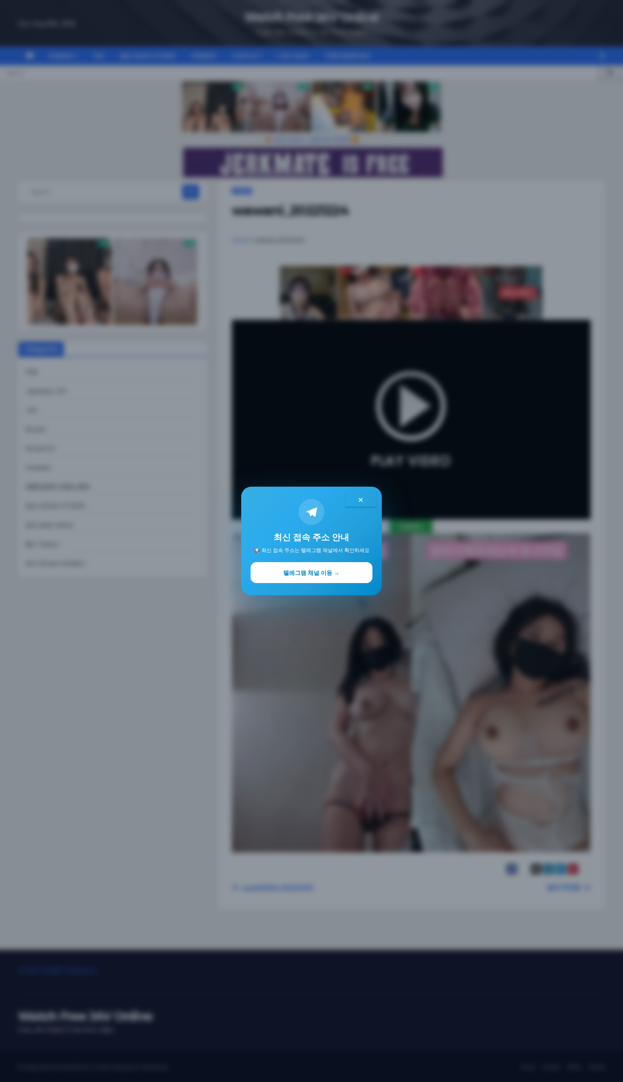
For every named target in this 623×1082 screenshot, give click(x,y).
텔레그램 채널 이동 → (311, 573)
